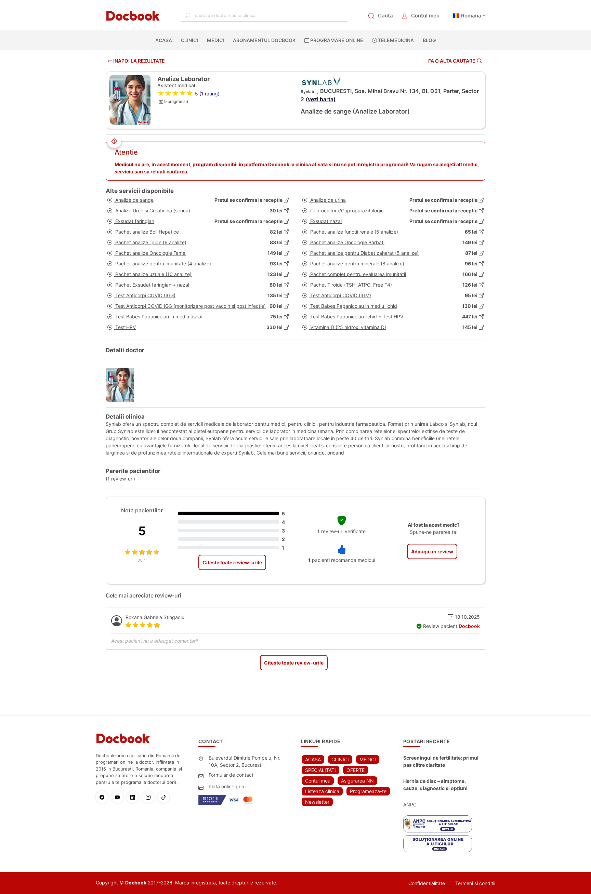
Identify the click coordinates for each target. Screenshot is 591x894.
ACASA (165, 40)
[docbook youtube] (119, 797)
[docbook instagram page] (149, 797)
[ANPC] (437, 823)
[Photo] (122, 385)
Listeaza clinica (322, 791)
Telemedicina (395, 40)
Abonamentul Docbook (264, 40)
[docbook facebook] (103, 797)
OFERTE (355, 770)
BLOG (429, 40)
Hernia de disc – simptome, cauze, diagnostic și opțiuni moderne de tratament (435, 785)
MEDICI (215, 40)
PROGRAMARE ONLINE (336, 40)
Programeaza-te (368, 791)
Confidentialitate (426, 883)
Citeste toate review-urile (232, 562)
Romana (471, 15)
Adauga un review (432, 551)
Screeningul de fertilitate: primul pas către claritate (440, 761)
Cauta (385, 15)
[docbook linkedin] (134, 797)
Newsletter (317, 802)
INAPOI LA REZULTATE (138, 61)
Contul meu (425, 15)
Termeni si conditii (475, 883)
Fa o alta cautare (451, 61)
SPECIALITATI (320, 770)
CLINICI (189, 40)
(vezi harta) (321, 99)
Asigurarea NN (357, 781)
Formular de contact (231, 775)
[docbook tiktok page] (165, 797)
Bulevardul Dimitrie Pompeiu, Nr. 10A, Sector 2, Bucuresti (244, 761)
